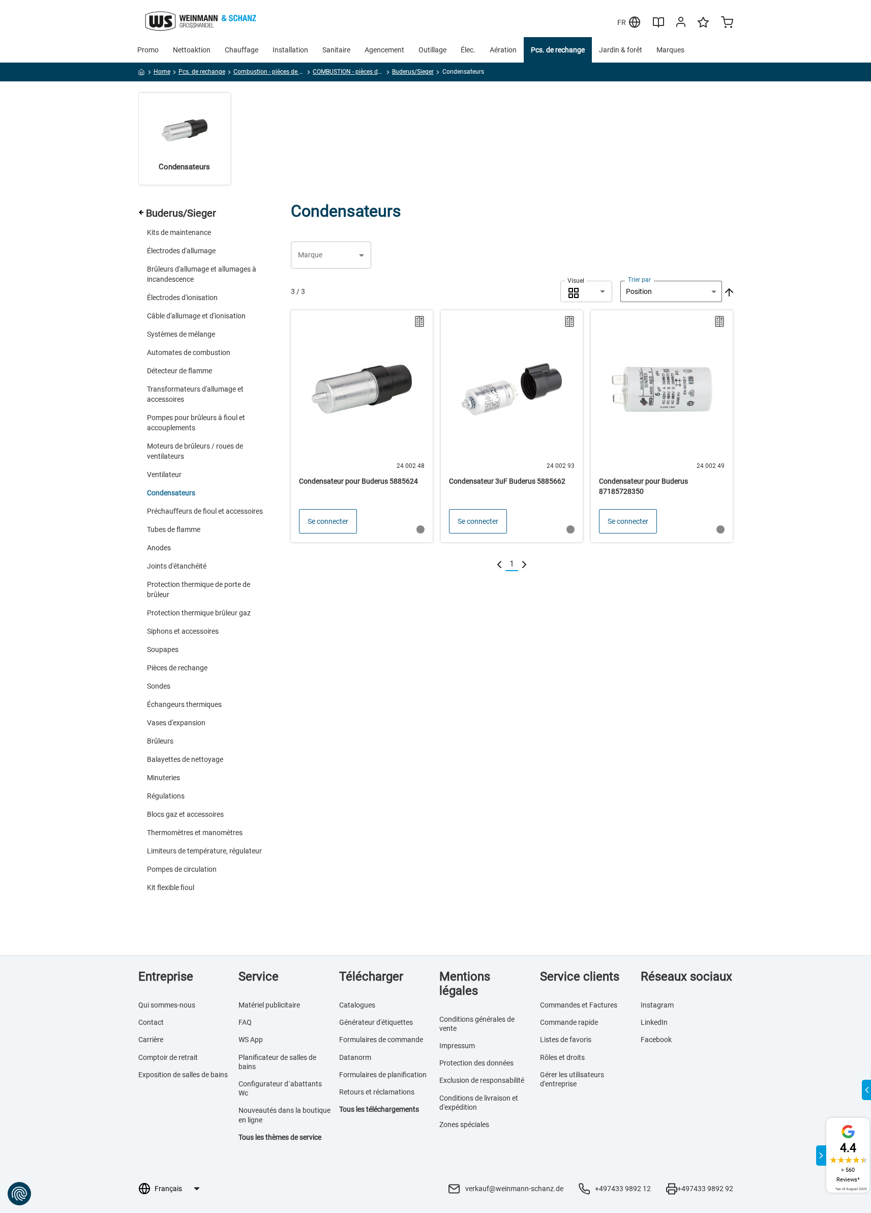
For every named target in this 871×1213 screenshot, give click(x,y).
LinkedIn (654, 1022)
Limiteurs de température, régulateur (204, 851)
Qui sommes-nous (166, 1005)
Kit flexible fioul (170, 887)
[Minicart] (727, 23)
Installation (290, 50)
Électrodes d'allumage (181, 251)
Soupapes (162, 649)
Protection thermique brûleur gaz (199, 613)
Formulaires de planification (383, 1075)
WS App (250, 1040)
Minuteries (163, 778)
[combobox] (586, 291)
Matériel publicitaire (269, 1005)
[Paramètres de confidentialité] (19, 1193)
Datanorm (355, 1057)
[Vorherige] (499, 564)
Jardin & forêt (620, 50)
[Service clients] (680, 24)
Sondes (158, 686)
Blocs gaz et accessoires (185, 814)
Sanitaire (336, 50)
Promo (148, 50)
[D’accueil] (141, 73)
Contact (151, 1022)
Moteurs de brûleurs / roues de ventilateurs (195, 451)
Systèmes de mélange (181, 334)
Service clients (579, 976)
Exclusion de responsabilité (481, 1080)
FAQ (245, 1022)
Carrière (150, 1040)
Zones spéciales (464, 1124)
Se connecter (328, 521)
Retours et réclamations (376, 1092)
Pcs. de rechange (558, 50)
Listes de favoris (565, 1040)
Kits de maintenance (179, 232)
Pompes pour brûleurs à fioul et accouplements (196, 422)
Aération (503, 50)
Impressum (457, 1046)
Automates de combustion (188, 352)
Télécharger (371, 976)
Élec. (468, 50)
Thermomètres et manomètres (195, 833)
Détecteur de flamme (179, 371)
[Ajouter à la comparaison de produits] (419, 321)
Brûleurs (160, 741)
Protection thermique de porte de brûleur (198, 589)
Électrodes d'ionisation (182, 297)
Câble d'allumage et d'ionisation (196, 316)
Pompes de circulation (182, 869)
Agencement (384, 50)
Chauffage (241, 50)
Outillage (432, 50)
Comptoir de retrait (168, 1057)
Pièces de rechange (177, 668)
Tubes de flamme (173, 529)
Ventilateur (164, 474)
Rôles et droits (562, 1057)
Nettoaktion (192, 50)
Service (258, 976)
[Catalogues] (658, 26)
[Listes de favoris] (703, 27)
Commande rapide (569, 1022)
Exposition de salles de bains (183, 1075)
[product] (362, 426)
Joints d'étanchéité (176, 566)
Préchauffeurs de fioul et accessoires (205, 511)
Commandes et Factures (578, 1005)
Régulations (166, 796)
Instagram (657, 1005)
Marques (670, 50)
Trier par (639, 279)
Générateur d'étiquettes (376, 1022)
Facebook (656, 1040)
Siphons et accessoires (183, 631)
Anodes (159, 548)
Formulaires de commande (381, 1040)
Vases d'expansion (176, 723)
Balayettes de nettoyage (185, 759)
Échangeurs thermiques (184, 704)
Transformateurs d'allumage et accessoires (195, 394)
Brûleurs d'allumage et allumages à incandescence (201, 274)
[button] (331, 255)
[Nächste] (524, 564)
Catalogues (357, 1005)
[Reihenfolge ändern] (728, 291)
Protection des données (476, 1063)
